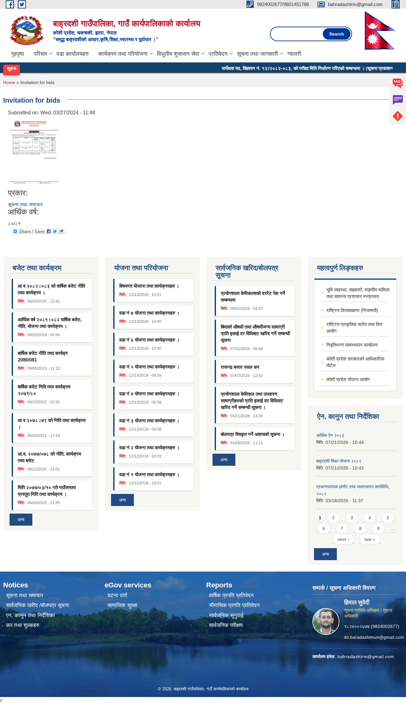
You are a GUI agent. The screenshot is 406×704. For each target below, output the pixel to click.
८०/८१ (14, 223)
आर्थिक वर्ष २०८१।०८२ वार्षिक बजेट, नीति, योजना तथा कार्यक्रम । (50, 323)
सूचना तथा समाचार (25, 204)
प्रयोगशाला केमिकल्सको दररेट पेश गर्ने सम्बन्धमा (253, 297)
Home (9, 82)
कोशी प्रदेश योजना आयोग (348, 379)
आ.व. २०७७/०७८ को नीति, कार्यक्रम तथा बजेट (49, 457)
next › (343, 539)
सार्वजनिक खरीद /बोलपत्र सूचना (37, 605)
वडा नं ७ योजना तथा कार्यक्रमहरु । (149, 313)
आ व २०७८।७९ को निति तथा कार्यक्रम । (52, 424)
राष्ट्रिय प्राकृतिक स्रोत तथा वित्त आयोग (354, 328)
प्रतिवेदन (218, 54)
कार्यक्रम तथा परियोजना (122, 54)
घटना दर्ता (117, 595)
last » (369, 539)
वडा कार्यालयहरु (72, 54)
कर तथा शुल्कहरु (22, 625)
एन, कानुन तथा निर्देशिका (30, 615)
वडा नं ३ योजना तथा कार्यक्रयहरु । (149, 420)
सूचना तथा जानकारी (257, 54)
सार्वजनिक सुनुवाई (226, 615)
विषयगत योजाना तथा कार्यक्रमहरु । (149, 286)
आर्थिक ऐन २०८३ (330, 435)
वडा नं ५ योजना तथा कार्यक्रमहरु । (149, 366)
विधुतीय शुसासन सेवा (178, 54)
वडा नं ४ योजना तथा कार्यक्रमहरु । (149, 393)
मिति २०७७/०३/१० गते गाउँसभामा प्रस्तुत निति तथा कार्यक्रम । (47, 491)
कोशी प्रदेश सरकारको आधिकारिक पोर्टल (355, 362)
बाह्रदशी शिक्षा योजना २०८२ (338, 461)
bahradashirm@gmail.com (365, 656)
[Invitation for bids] (34, 152)
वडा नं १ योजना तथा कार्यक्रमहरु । (149, 474)
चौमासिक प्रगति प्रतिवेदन (234, 605)
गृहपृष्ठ (17, 54)
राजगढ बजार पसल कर (240, 367)
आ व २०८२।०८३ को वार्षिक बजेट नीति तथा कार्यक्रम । (51, 289)
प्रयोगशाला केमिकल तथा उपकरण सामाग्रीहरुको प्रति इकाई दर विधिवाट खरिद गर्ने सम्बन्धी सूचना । (252, 400)
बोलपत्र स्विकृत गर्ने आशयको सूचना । (253, 434)
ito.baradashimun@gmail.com (374, 637)
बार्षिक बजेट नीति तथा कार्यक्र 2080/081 (43, 356)
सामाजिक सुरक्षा (122, 605)
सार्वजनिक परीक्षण (226, 625)
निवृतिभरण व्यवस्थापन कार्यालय (351, 345)
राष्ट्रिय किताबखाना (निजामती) (352, 310)
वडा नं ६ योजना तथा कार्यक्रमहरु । (149, 339)
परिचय (40, 54)
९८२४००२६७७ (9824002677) (371, 626)
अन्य (20, 519)
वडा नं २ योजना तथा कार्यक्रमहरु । (149, 447)
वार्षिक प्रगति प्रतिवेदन (231, 595)
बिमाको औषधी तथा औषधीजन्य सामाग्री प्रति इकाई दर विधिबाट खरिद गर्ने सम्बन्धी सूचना (255, 333)
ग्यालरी (294, 54)
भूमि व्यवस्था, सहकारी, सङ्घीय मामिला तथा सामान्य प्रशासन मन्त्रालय (358, 293)
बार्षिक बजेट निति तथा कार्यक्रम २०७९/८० (44, 390)
